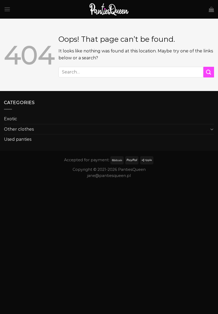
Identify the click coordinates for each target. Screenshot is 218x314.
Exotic (10, 118)
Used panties (17, 139)
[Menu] (7, 9)
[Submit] (208, 72)
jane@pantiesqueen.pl (109, 175)
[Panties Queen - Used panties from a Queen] (109, 9)
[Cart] (211, 9)
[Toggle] (212, 129)
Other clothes (19, 129)
